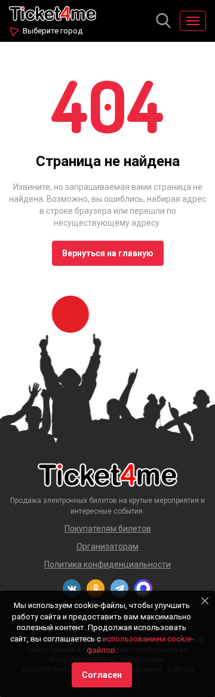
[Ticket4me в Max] (143, 588)
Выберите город (52, 30)
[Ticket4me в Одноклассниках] (96, 588)
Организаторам (107, 546)
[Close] (204, 600)
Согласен (102, 675)
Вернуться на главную (107, 253)
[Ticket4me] (52, 12)
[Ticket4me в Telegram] (119, 588)
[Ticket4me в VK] (72, 588)
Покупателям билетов (107, 528)
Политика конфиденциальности (107, 564)
